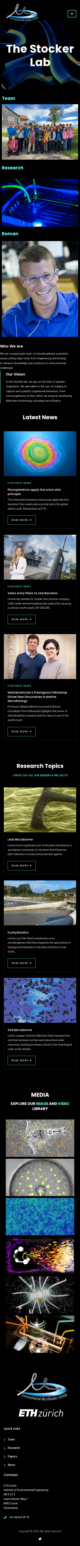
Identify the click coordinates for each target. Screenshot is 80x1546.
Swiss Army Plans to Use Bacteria (32, 593)
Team (8, 98)
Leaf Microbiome (20, 839)
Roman (10, 234)
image (42, 1103)
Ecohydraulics (18, 932)
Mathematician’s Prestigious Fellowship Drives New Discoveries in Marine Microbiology (37, 696)
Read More (20, 520)
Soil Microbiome (20, 1030)
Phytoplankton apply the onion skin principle (34, 492)
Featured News (19, 483)
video (63, 1103)
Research (12, 168)
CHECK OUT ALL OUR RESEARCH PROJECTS (40, 775)
